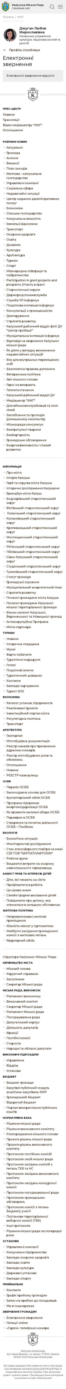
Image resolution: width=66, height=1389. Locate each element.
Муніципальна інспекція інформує (32, 336)
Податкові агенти (20, 670)
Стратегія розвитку (21, 321)
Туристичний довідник (24, 675)
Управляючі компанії (22, 183)
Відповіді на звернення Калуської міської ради (32, 343)
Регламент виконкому (23, 996)
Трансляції (11, 120)
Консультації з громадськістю (29, 310)
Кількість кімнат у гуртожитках (29, 926)
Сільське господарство (24, 213)
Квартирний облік (20, 940)
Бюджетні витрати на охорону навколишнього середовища (30, 865)
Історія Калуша (18, 478)
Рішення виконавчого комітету (30, 1129)
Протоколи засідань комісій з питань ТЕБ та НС (29, 1166)
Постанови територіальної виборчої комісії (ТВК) (27, 1218)
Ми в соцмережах (20, 1306)
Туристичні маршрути (23, 659)
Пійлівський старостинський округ (33, 552)
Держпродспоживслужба (26, 295)
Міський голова (18, 968)
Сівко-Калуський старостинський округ (32, 559)
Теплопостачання (20, 390)
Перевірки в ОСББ (20, 817)
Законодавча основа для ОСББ (31, 792)
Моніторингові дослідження (28, 844)
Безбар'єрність (18, 435)
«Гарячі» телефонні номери (27, 1328)
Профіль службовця (24, 50)
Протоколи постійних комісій (29, 1154)
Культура (13, 250)
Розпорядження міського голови (32, 1134)
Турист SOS (15, 691)
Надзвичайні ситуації (23, 193)
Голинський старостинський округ (33, 513)
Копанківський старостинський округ (30, 520)
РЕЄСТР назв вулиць (22, 775)
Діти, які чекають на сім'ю (26, 879)
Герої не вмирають (21, 385)
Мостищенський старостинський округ (32, 539)
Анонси (12, 158)
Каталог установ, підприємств (29, 703)
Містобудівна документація (28, 741)
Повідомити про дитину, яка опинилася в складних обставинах (33, 902)
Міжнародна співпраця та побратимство (26, 273)
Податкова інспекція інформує (30, 305)
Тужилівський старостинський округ (34, 572)
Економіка (14, 208)
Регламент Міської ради (25, 1012)
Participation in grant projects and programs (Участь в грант (31, 282)
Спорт (11, 266)
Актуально (14, 147)
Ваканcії (12, 163)
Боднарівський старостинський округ (31, 501)
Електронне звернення (24, 1317)
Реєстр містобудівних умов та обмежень (29, 757)
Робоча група (17, 858)
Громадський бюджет (23, 1097)
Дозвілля (13, 245)
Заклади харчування (22, 686)
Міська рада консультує (24, 424)
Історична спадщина (22, 644)
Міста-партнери (18, 627)
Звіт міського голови (22, 379)
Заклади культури (20, 1268)
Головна (8, 17)
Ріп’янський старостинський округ (33, 546)
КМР (20, 17)
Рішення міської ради (23, 1123)
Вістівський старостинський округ (32, 508)
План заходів (16, 168)
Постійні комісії (18, 1038)
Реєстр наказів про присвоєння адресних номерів (30, 748)
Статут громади (18, 577)
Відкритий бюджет (21, 1102)
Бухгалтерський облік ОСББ (28, 797)
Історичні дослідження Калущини (33, 488)
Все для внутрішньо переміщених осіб (32, 362)
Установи (13, 1071)
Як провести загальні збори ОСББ (32, 812)
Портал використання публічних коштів (31, 1110)
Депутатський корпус (23, 1022)
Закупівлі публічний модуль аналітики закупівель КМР (27, 1090)
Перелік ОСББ (17, 787)
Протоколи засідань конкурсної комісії (31, 1185)
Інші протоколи (18, 1225)
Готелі (11, 665)
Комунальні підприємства (26, 1252)
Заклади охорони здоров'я (27, 1257)
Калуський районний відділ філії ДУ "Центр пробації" (34, 328)
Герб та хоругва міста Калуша (29, 483)
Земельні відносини (22, 224)
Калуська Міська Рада (28, 6)
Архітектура (15, 255)
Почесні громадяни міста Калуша (32, 598)
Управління (15, 1060)
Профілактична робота (24, 885)
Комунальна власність (23, 218)
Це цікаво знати (18, 890)
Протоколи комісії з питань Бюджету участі (27, 1209)
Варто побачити (19, 654)
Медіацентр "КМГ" (20, 400)
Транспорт (14, 229)
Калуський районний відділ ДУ (30, 395)
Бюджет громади (20, 1082)
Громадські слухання (22, 582)
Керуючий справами (22, 974)
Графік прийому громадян (26, 1295)
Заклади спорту (18, 1278)
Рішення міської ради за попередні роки (34, 1233)
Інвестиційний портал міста (27, 713)
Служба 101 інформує (22, 300)
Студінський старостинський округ (33, 566)
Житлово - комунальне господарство (24, 176)
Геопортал (14, 735)
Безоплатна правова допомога (30, 369)
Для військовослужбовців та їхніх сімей (32, 408)
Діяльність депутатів (22, 1027)
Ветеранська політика (23, 374)
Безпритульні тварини (23, 429)
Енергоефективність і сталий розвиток (28, 447)
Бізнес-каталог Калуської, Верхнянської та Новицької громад (34, 614)
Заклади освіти (18, 1262)
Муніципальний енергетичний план (34, 587)
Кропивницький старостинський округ (31, 530)
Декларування (17, 316)
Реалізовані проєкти (22, 708)
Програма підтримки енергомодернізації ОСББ (27, 805)
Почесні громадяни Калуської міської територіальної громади (31, 605)
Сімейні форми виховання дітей (31, 895)
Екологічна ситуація (22, 838)
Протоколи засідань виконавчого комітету (32, 1176)
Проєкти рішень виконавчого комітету (29, 1146)
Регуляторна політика (23, 718)
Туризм (12, 260)
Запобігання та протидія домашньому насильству (25, 417)
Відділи (12, 1065)
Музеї (11, 649)
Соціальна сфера (19, 188)
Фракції (12, 1033)
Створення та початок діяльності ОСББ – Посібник (32, 825)
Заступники (15, 979)
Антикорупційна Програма (27, 622)
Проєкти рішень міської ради (29, 1139)
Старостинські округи (23, 289)
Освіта (11, 239)
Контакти (13, 681)
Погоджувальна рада (23, 1017)
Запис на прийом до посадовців (31, 1300)
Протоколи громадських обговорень (25, 1200)
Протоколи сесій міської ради (29, 1159)
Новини (9, 114)
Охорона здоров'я (20, 234)
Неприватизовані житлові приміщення (26, 918)
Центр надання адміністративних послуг (32, 201)
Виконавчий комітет (22, 1001)
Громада (13, 153)
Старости (13, 1043)
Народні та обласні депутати (29, 1048)
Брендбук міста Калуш (24, 493)
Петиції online (17, 1323)
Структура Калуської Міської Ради (29, 957)
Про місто (14, 472)
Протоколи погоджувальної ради (32, 1192)
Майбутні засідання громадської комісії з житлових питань (32, 933)
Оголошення (13, 130)
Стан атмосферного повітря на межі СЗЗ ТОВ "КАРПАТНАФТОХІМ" (34, 851)
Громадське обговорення (26, 440)
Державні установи (21, 1273)
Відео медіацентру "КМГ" (22, 125)
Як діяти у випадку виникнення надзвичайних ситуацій (30, 352)
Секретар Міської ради (24, 984)
